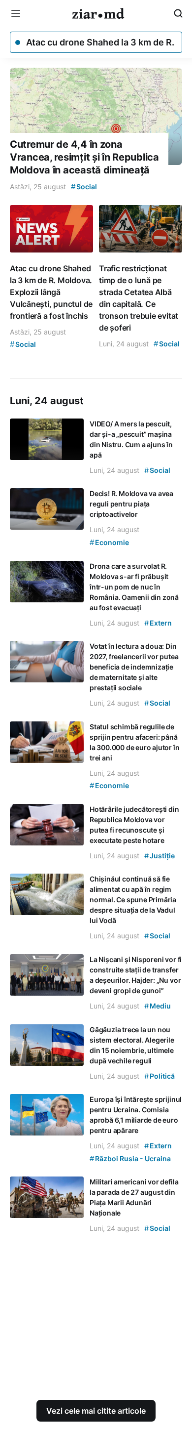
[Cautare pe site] (178, 13)
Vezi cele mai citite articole (96, 1411)
